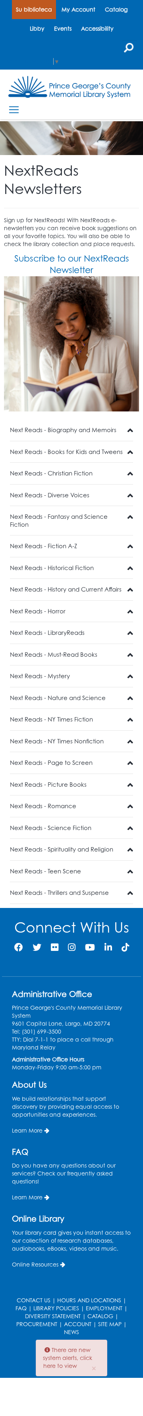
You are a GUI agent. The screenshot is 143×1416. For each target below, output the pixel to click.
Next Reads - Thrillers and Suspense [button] (59, 892)
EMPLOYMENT (104, 1308)
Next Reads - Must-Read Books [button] (53, 654)
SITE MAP (110, 1324)
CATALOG (100, 1316)
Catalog (116, 9)
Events (63, 28)
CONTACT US (33, 1300)
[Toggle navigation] (13, 109)
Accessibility (97, 28)
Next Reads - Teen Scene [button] (45, 871)
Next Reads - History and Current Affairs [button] (66, 589)
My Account (78, 9)
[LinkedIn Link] (108, 947)
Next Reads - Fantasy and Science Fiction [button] (59, 520)
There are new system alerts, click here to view (67, 1357)
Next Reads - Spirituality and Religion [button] (61, 849)
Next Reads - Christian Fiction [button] (51, 473)
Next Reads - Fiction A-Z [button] (43, 546)
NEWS (71, 1332)
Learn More (27, 1130)
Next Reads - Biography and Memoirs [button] (63, 430)
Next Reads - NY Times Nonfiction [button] (57, 741)
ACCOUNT (77, 1324)
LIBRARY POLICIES (56, 1308)
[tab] (71, 430)
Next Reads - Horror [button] (38, 611)
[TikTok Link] (125, 947)
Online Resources (35, 1264)
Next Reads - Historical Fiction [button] (52, 568)
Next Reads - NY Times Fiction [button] (51, 719)
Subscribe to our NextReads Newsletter (71, 264)
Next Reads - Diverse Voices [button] (49, 495)
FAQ (21, 1308)
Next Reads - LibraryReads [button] (47, 632)
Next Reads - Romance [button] (43, 806)
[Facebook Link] (18, 947)
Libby (37, 28)
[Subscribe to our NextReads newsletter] (71, 343)
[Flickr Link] (54, 947)
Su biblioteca (34, 9)
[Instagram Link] (71, 947)
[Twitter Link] (37, 947)
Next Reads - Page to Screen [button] (51, 762)
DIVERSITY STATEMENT (53, 1316)
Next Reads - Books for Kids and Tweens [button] (66, 452)
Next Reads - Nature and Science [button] (58, 698)
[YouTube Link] (90, 947)
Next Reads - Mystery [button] (40, 676)
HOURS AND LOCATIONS (89, 1300)
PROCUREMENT (36, 1324)
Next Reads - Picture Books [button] (48, 784)
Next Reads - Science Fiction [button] (50, 828)
